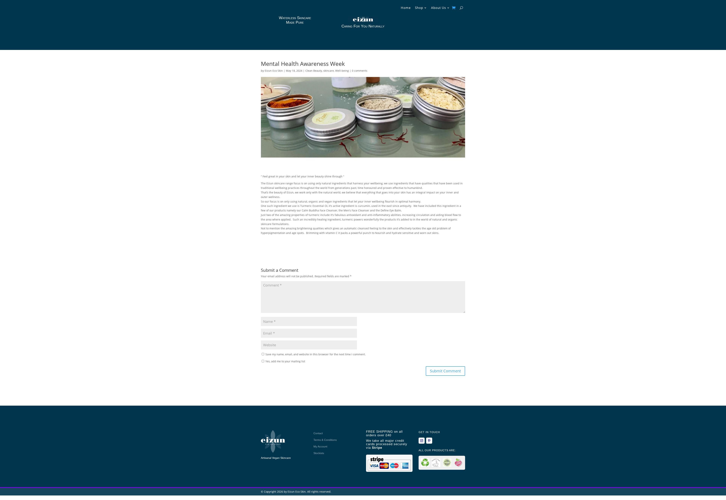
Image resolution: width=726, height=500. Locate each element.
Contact (318, 433)
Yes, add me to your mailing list (285, 361)
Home (406, 8)
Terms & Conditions (325, 439)
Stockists (318, 453)
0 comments (359, 70)
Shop (419, 8)
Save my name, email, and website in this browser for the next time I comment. (315, 354)
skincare (328, 70)
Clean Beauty (313, 70)
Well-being (342, 70)
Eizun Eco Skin (274, 70)
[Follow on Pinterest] (429, 441)
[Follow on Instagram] (422, 441)
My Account (320, 446)
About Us (438, 8)
